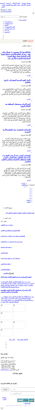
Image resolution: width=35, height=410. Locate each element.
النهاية (29, 202)
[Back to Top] (2, 408)
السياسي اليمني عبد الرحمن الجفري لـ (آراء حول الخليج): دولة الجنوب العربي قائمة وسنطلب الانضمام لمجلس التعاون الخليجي (16, 158)
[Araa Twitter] (4, 36)
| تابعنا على (12, 348)
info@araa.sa (4, 369)
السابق (28, 200)
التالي (23, 185)
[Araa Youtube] (4, 38)
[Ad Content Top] (17, 11)
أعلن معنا (11, 339)
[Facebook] (4, 35)
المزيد (29, 75)
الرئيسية (28, 40)
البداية (23, 183)
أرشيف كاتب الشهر (2, 4)
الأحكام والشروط (22, 339)
